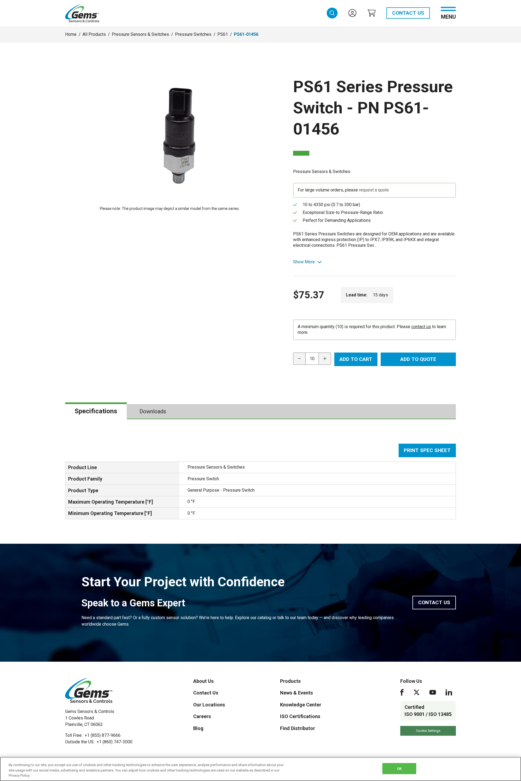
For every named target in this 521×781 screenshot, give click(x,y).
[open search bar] (332, 13)
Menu (448, 16)
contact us (421, 326)
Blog (198, 728)
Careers (202, 716)
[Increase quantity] (325, 359)
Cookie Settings (428, 731)
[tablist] (260, 411)
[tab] (96, 411)
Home (71, 34)
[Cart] (371, 13)
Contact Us (408, 13)
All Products (94, 34)
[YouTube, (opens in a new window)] (432, 692)
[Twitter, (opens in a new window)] (416, 692)
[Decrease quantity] (299, 359)
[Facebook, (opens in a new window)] (402, 692)
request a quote (374, 190)
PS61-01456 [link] (246, 34)
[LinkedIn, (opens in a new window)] (449, 692)
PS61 (222, 34)
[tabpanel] (260, 481)
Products (290, 681)
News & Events (296, 693)
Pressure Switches (193, 34)
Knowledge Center (300, 705)
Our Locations (209, 705)
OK (399, 768)
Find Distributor (297, 728)
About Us (203, 681)
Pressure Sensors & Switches (140, 34)
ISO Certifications (300, 716)
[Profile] (352, 13)
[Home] (88, 690)
